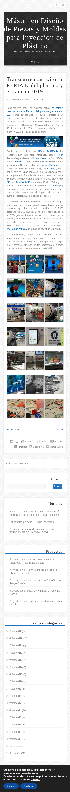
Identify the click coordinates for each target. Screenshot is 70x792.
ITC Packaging (55, 185)
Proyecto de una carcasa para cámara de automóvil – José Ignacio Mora (31, 561)
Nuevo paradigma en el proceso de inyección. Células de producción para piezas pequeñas (35, 513)
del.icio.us (29, 441)
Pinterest (22, 446)
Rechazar (29, 786)
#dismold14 (16, 667)
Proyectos (14, 753)
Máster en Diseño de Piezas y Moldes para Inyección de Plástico (35, 33)
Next (59, 429)
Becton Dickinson (50, 165)
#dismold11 (15, 645)
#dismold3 (15, 695)
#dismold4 (15, 702)
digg (16, 441)
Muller (59, 155)
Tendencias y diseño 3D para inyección (31, 521)
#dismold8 (15, 731)
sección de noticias (17, 229)
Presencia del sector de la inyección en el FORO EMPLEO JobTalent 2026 (32, 531)
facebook (58, 441)
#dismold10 (16, 638)
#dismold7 (15, 724)
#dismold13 (16, 659)
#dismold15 (16, 674)
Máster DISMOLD (48, 151)
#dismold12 (16, 652)
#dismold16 (16, 681)
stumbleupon (56, 446)
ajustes (35, 779)
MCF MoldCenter (38, 158)
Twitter (63, 4)
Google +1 (38, 446)
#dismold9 (15, 738)
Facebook (56, 4)
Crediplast (19, 161)
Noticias (14, 746)
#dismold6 (15, 717)
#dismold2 (15, 688)
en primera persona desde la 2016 (35, 111)
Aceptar (11, 786)
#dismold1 (15, 631)
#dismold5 (15, 710)
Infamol (50, 168)
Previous (13, 429)
